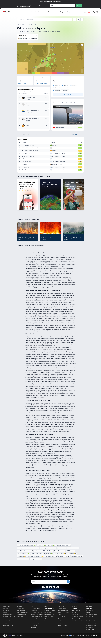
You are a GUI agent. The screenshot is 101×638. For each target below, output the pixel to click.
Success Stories (35, 618)
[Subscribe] (68, 581)
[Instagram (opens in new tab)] (54, 587)
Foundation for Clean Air (9, 617)
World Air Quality (62, 625)
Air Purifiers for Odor (91, 625)
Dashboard (47, 621)
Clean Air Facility (49, 616)
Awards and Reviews (36, 621)
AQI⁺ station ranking (77, 134)
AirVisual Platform (63, 610)
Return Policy (20, 616)
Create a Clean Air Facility (41, 83)
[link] (84, 11)
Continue (79, 5)
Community (34, 610)
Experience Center (8, 625)
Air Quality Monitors (77, 616)
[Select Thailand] (90, 12)
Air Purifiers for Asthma (90, 611)
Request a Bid (48, 612)
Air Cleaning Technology (34, 626)
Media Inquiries (7, 614)
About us (5, 608)
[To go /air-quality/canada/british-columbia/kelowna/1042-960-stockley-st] (51, 153)
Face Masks (75, 614)
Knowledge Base (21, 614)
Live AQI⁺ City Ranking (62, 617)
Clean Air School (49, 618)
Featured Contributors (37, 614)
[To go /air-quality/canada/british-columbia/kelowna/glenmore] (51, 164)
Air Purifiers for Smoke (90, 617)
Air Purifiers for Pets (91, 621)
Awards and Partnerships (6, 622)
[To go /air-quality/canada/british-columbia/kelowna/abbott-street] (51, 167)
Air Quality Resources (36, 612)
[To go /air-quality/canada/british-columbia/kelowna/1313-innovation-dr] (51, 159)
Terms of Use (64, 635)
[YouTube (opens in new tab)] (50, 587)
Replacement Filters (77, 618)
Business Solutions (49, 610)
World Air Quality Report (62, 622)
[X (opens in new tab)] (47, 587)
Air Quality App (62, 608)
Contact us (6, 610)
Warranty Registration (23, 612)
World (18, 24)
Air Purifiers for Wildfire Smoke (90, 628)
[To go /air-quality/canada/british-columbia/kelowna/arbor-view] (51, 169)
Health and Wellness (36, 616)
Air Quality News (35, 608)
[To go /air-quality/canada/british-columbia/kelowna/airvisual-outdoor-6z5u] (51, 145)
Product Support (21, 608)
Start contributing (68, 94)
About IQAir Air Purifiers (76, 611)
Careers (5, 612)
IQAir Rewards (21, 610)
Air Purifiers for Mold (91, 614)
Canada (21, 24)
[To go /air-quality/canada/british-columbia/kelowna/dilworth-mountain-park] (51, 156)
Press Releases (35, 623)
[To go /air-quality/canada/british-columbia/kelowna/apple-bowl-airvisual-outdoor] (51, 150)
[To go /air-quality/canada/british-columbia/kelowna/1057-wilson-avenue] (51, 161)
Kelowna (32, 24)
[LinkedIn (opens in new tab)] (57, 587)
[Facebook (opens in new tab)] (43, 587)
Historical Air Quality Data (64, 613)
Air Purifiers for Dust (91, 623)
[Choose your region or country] (90, 12)
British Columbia (27, 24)
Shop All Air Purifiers (77, 621)
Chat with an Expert (49, 614)
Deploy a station (22, 83)
